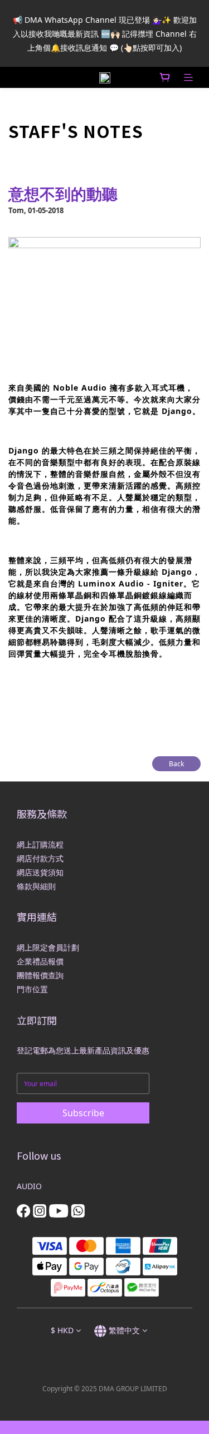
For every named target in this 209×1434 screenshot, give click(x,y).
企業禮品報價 (40, 961)
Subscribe (83, 1113)
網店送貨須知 (40, 872)
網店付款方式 (40, 858)
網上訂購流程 (40, 844)
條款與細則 (36, 886)
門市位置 (32, 989)
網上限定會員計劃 (48, 947)
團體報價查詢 (40, 975)
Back (176, 763)
